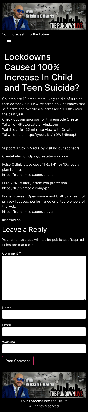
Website (8, 342)
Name (7, 307)
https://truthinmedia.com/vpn (25, 188)
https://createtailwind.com (48, 156)
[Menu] (9, 41)
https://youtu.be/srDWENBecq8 (50, 134)
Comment (11, 253)
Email (6, 325)
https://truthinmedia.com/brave (27, 211)
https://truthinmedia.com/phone (27, 174)
